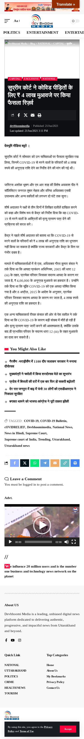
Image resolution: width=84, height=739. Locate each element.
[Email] (32, 115)
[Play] (10, 542)
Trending (44, 439)
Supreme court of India (20, 439)
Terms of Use (27, 731)
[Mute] (66, 542)
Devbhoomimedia (39, 427)
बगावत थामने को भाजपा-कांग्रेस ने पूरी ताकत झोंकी (39, 401)
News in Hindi (14, 433)
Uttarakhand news (17, 445)
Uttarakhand (61, 439)
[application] (42, 525)
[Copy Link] (64, 463)
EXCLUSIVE (31, 78)
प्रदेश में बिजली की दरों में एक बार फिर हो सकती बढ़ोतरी (42, 381)
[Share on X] (25, 115)
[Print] (39, 115)
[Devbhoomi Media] (42, 21)
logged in (29, 484)
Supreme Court (36, 433)
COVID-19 (31, 421)
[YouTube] (12, 640)
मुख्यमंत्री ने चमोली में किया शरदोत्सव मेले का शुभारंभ (40, 374)
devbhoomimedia (20, 125)
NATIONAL (49, 78)
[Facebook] (6, 640)
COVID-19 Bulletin (53, 421)
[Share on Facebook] (18, 115)
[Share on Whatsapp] (34, 463)
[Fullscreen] (73, 542)
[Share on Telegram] (44, 463)
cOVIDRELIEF (14, 427)
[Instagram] (19, 640)
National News (62, 427)
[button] (68, 729)
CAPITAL (14, 78)
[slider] (38, 542)
